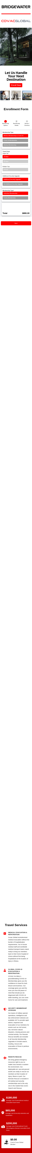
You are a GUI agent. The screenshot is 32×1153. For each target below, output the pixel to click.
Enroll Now (16, 85)
